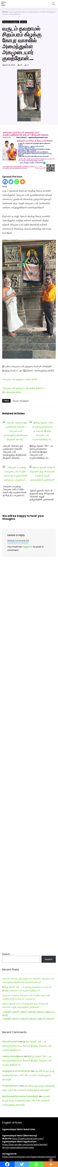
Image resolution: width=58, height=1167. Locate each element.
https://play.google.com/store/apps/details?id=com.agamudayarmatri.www (25, 1146)
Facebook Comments (17, 543)
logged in (27, 546)
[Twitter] (11, 181)
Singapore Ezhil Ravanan (16, 1071)
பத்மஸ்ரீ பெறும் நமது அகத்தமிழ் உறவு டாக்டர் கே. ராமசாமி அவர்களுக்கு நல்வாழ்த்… (28, 1075)
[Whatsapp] (16, 181)
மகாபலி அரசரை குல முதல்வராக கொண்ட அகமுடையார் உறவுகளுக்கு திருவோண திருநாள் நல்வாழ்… (15, 451)
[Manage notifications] (51, 1160)
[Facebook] (5, 181)
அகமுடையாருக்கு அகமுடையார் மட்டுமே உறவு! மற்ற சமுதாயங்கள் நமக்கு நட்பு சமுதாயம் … (15, 491)
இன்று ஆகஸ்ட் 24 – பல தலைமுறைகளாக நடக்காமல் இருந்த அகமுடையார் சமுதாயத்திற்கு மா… (41, 451)
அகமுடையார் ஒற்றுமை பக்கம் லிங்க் (19, 379)
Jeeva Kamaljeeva (13, 1056)
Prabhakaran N (11, 1085)
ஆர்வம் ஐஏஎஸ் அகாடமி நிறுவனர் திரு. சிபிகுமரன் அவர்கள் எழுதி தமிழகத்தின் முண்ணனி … (42, 496)
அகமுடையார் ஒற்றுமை (10, 22)
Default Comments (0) (18, 540)
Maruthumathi (10, 1041)
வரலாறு (23, 22)
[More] (22, 181)
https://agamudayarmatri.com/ (28, 1138)
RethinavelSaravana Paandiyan (20, 1096)
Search (6, 954)
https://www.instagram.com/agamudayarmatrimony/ (29, 1156)
